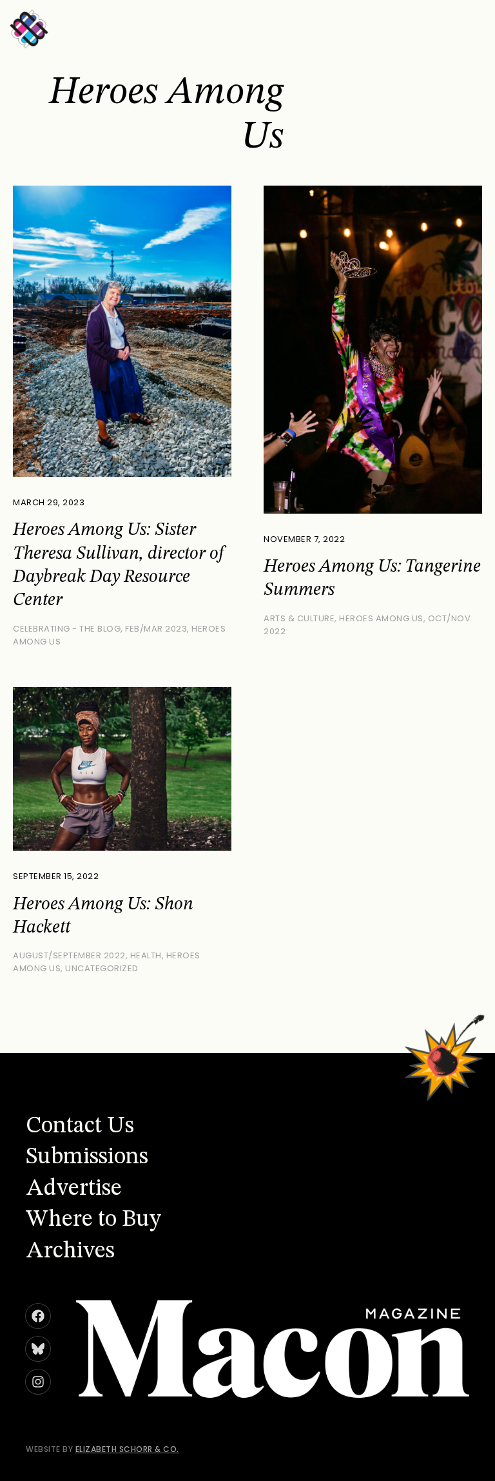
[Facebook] (38, 1316)
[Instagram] (38, 1382)
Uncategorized (102, 968)
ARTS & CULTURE (299, 618)
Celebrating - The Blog (67, 629)
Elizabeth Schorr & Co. (127, 1449)
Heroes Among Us (381, 618)
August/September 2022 (69, 955)
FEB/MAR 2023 (156, 629)
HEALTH (146, 955)
